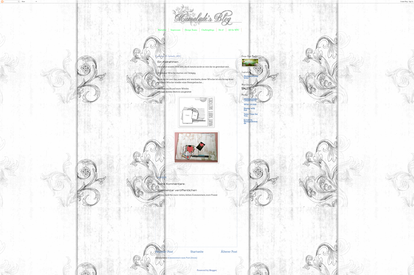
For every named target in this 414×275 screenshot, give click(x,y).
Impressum (175, 29)
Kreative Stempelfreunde (250, 122)
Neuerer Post (164, 251)
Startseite (162, 29)
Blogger (213, 270)
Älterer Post (229, 251)
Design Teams (191, 29)
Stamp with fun (249, 109)
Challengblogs (208, 29)
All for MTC (233, 29)
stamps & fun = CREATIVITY (251, 100)
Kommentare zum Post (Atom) (182, 258)
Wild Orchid (250, 104)
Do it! (221, 29)
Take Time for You (251, 115)
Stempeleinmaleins (251, 77)
